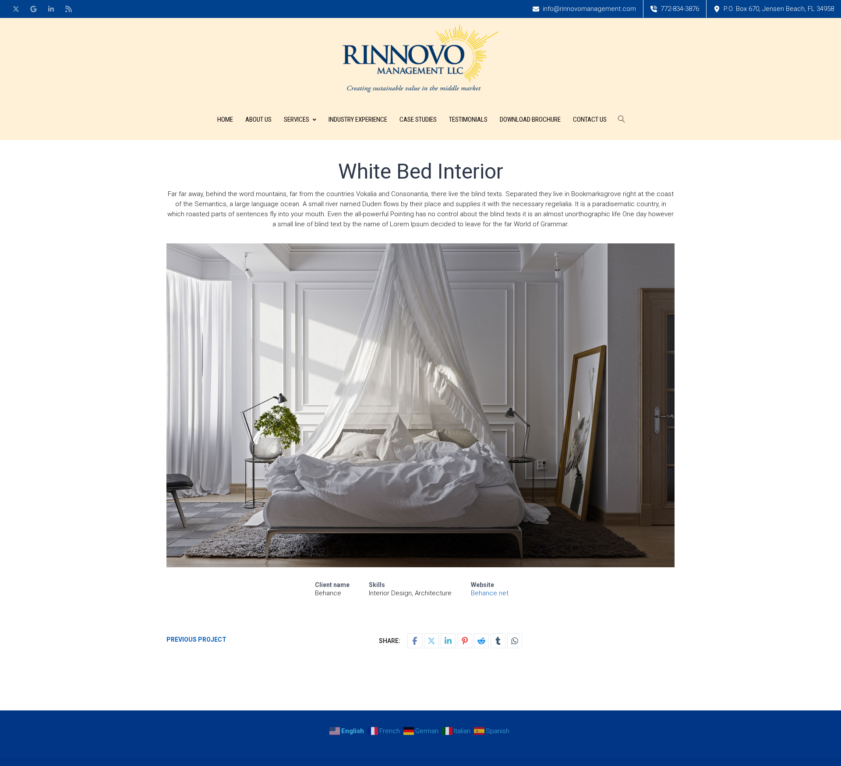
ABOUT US (258, 119)
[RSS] (68, 9)
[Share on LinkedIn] (448, 641)
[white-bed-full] (420, 405)
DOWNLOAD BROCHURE (530, 119)
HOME (225, 119)
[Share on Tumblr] (498, 641)
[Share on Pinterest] (465, 641)
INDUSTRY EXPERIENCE (358, 119)
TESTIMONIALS (468, 119)
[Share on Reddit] (481, 641)
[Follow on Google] (33, 9)
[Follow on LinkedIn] (51, 9)
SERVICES (296, 119)
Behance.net (490, 593)
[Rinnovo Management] (420, 58)
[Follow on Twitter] (16, 9)
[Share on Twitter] (431, 641)
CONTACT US (590, 119)
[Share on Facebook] (415, 641)
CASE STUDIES (418, 119)
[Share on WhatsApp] (515, 641)
